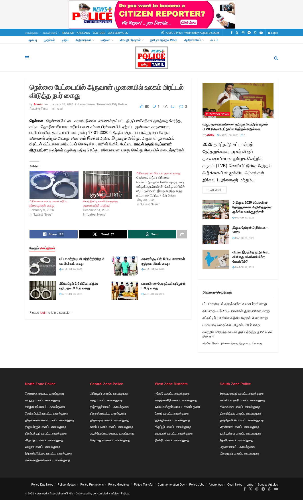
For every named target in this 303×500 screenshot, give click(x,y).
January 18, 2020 (62, 104)
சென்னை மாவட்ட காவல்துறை (44, 393)
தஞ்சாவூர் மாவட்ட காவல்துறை (109, 406)
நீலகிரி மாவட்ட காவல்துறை (172, 440)
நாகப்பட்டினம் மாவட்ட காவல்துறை (111, 426)
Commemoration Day (171, 484)
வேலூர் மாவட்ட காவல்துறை (42, 446)
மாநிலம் (105, 40)
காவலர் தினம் (50, 32)
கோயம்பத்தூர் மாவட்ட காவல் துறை (177, 406)
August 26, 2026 (71, 269)
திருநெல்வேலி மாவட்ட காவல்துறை (242, 420)
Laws (250, 484)
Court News (234, 484)
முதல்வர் (49, 40)
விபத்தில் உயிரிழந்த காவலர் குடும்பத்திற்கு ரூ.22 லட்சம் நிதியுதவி (237, 333)
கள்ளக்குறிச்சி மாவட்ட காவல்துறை (47, 460)
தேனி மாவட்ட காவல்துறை (236, 440)
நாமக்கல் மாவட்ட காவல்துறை (174, 433)
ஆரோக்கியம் (192, 40)
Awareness (216, 484)
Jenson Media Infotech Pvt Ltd (111, 493)
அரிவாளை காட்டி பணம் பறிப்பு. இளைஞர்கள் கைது (49, 203)
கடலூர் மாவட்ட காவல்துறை (42, 400)
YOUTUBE (98, 32)
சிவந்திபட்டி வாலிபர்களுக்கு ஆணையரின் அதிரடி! (100, 203)
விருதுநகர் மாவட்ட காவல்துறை (239, 453)
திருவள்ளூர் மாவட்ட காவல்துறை (45, 426)
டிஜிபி (65, 40)
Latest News (86, 104)
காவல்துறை (31, 32)
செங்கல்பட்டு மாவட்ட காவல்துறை (46, 413)
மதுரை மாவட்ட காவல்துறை (237, 446)
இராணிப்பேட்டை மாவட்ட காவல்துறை (48, 453)
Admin (38, 104)
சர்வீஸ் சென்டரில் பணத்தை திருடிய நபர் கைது (232, 343)
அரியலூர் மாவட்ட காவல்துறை (109, 393)
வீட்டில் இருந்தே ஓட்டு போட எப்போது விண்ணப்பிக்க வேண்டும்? (251, 257)
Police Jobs (196, 484)
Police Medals (67, 484)
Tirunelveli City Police (111, 104)
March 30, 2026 (228, 135)
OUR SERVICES (118, 32)
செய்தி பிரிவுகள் (130, 40)
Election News (217, 114)
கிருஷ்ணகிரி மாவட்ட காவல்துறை (176, 400)
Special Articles (268, 484)
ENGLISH (68, 32)
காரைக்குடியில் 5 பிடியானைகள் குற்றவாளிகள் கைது (163, 261)
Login (274, 32)
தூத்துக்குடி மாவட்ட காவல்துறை (240, 433)
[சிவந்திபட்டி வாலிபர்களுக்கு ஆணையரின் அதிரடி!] (107, 185)
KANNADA (83, 32)
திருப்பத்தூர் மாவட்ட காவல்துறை (46, 433)
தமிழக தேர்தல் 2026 (163, 40)
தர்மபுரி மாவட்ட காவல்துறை (172, 420)
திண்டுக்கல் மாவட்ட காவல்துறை (240, 413)
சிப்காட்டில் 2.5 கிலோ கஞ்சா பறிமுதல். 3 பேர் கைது (78, 285)
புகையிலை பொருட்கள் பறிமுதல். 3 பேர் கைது (164, 285)
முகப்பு (33, 40)
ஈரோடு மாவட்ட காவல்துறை (172, 393)
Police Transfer (143, 484)
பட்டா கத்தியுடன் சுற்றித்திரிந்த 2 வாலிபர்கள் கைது (81, 261)
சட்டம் (214, 40)
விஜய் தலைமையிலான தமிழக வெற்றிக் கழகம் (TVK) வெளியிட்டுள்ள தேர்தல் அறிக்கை (235, 126)
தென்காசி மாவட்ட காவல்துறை (239, 426)
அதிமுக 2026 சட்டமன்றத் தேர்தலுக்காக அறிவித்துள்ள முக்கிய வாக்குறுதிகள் (252, 207)
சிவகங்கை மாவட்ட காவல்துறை (240, 406)
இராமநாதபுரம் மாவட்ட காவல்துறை (242, 393)
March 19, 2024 (244, 267)
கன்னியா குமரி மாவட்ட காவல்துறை (242, 400)
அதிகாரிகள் (83, 40)
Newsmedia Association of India (54, 493)
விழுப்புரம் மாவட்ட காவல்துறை (44, 440)
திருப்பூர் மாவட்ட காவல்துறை (173, 426)
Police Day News (42, 484)
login (43, 312)
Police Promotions (92, 484)
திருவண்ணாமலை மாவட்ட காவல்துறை (49, 420)
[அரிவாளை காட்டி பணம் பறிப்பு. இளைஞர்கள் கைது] (54, 185)
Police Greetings (119, 484)
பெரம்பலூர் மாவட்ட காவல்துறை (110, 440)
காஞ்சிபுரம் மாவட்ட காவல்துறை (45, 406)
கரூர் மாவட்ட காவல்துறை (106, 400)
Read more (214, 190)
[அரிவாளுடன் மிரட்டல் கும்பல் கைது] (163, 188)
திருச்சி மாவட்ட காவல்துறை (108, 413)
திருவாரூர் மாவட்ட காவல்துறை (109, 420)
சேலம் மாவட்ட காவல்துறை (172, 413)
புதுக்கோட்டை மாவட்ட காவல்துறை (112, 433)
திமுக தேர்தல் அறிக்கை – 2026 (250, 229)
